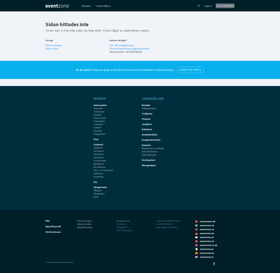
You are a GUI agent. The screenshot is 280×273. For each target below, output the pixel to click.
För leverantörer (225, 6)
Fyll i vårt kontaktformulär (122, 45)
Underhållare (103, 6)
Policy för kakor (84, 221)
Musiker (86, 6)
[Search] (199, 5)
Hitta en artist (52, 48)
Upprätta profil (190, 69)
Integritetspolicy (84, 227)
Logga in (208, 6)
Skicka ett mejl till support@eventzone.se (129, 48)
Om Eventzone (53, 232)
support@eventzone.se (167, 227)
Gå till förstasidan (54, 45)
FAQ (48, 221)
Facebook (214, 264)
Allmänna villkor (84, 224)
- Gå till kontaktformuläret (168, 221)
